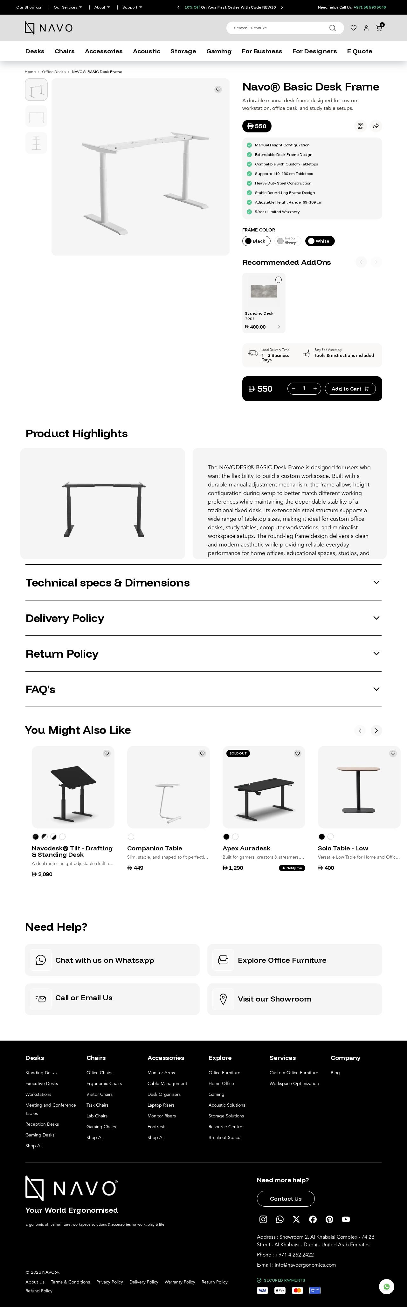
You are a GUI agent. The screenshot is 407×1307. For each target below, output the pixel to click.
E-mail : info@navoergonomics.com (296, 1265)
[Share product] (375, 126)
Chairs (65, 51)
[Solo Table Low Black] (322, 837)
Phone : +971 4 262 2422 (285, 1255)
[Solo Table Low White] (331, 837)
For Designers (315, 51)
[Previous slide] (178, 7)
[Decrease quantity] (293, 388)
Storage (183, 51)
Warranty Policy (180, 1282)
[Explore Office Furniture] (294, 960)
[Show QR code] (360, 126)
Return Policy (215, 1282)
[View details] (279, 327)
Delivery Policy (143, 1282)
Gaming (219, 51)
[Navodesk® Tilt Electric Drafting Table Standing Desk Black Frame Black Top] (35, 837)
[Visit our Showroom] (294, 999)
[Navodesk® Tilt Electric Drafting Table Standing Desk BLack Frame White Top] (53, 837)
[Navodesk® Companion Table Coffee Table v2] (131, 837)
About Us (35, 1282)
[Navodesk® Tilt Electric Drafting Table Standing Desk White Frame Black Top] (44, 837)
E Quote (359, 51)
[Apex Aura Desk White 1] (235, 837)
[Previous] (361, 262)
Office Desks (54, 71)
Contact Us (286, 1198)
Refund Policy (38, 1291)
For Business (262, 51)
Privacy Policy (109, 1282)
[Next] (376, 262)
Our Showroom (30, 7)
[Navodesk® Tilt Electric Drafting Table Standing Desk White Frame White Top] (62, 837)
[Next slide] (282, 7)
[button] (264, 303)
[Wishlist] (353, 28)
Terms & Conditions (70, 1282)
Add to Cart (347, 388)
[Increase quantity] (316, 388)
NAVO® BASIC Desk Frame (97, 71)
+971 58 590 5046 (370, 7)
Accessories (104, 51)
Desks (35, 51)
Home (30, 71)
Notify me (294, 868)
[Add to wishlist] (218, 89)
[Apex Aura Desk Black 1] (226, 837)
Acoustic (146, 51)
